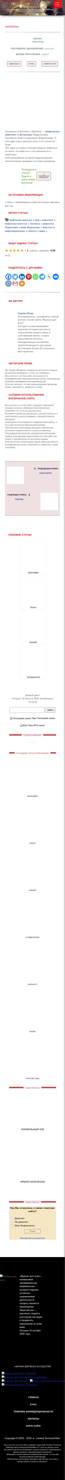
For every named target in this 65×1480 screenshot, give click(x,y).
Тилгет (33, 607)
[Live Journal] (49, 277)
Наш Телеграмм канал (43, 718)
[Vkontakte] (56, 277)
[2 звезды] (10, 250)
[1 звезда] (6, 250)
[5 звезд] (22, 250)
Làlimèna (32, 231)
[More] (22, 283)
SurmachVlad (52, 1438)
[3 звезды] (14, 250)
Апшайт (33, 642)
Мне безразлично (25, 1225)
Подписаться (14, 64)
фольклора (26, 134)
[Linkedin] (22, 277)
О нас (33, 1404)
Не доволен (21, 1221)
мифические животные (21, 220)
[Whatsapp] (35, 277)
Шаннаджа (33, 573)
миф (37, 220)
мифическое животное (16, 224)
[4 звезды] (18, 250)
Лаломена (35, 224)
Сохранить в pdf (49, 64)
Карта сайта (33, 1426)
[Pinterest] (29, 277)
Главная (33, 1397)
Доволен (19, 1218)
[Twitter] (15, 277)
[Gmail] (15, 283)
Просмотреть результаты (32, 1238)
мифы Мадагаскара (30, 227)
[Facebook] (8, 277)
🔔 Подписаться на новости (43, 176)
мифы (42, 231)
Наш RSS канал (36, 725)
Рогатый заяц (32, 1078)
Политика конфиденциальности (33, 1411)
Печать (31, 64)
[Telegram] (42, 277)
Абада (32, 1031)
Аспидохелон (33, 677)
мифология (47, 220)
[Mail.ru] (8, 283)
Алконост (32, 984)
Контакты (33, 1419)
